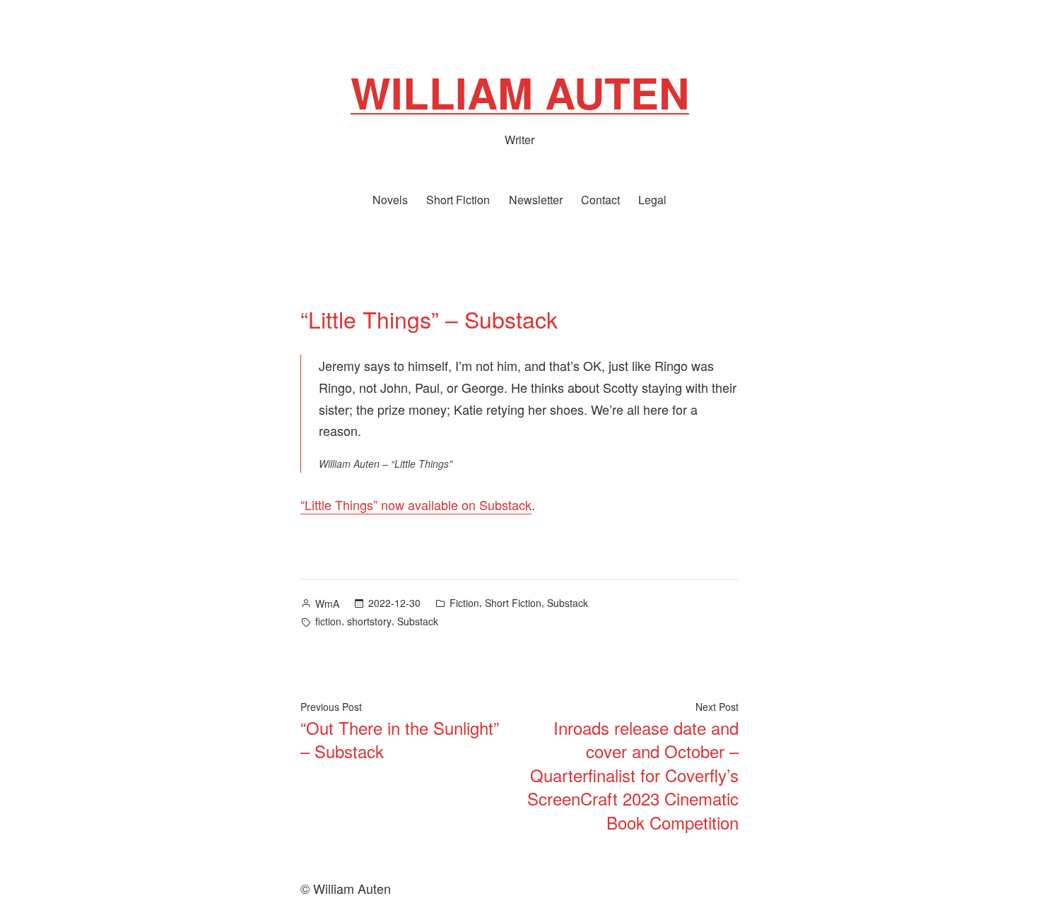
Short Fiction (458, 199)
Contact (600, 199)
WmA (327, 603)
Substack (567, 603)
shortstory (369, 621)
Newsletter (536, 199)
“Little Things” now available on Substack (416, 504)
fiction (328, 621)
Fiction (464, 603)
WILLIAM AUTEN (520, 91)
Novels (390, 199)
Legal (652, 199)
